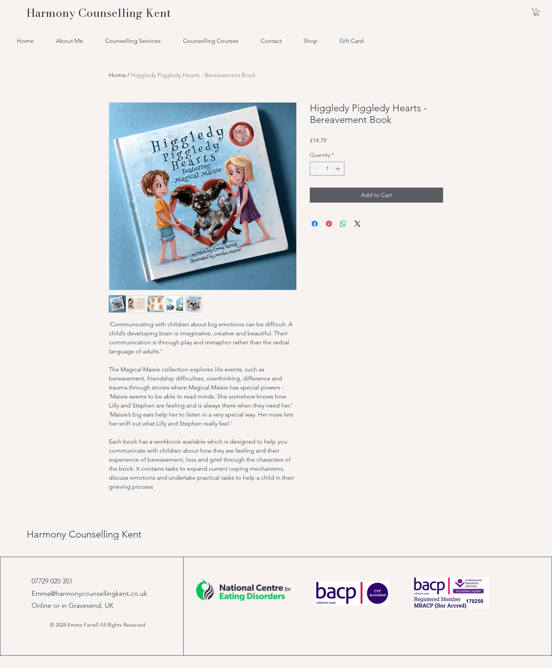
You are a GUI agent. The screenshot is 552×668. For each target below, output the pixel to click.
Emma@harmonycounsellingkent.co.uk (89, 593)
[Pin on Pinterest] (328, 223)
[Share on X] (357, 223)
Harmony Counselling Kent (84, 534)
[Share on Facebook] (314, 223)
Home (117, 75)
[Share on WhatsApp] (343, 223)
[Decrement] (315, 168)
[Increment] (338, 168)
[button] (536, 12)
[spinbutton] (327, 168)
